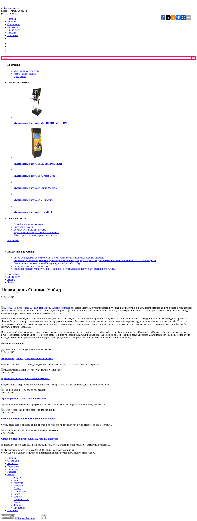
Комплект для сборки (25, 73)
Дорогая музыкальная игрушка (30, 229)
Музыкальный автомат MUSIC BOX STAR (38, 163)
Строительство (21, 499)
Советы (18, 494)
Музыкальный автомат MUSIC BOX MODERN (40, 123)
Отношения (20, 491)
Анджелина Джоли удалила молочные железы (27, 358)
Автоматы (12, 27)
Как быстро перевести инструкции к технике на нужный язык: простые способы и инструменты (65, 268)
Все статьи (13, 240)
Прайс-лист (13, 30)
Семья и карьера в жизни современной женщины (28, 418)
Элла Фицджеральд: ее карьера (30, 224)
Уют (16, 480)
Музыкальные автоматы (26, 71)
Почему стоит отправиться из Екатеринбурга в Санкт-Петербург (48, 263)
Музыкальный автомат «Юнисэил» (33, 200)
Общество (19, 485)
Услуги (17, 477)
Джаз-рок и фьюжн (24, 227)
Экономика (19, 507)
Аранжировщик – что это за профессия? (23, 398)
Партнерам (13, 274)
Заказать (11, 32)
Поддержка (13, 466)
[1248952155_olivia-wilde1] (34, 307)
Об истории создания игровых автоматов (35, 235)
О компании (13, 24)
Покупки (18, 502)
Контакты (12, 35)
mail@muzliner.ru (10, 8)
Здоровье (18, 505)
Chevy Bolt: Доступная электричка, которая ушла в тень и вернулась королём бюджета (59, 257)
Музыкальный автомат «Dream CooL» (35, 175)
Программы (20, 76)
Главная (11, 19)
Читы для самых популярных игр (31, 266)
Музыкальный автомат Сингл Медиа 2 (35, 188)
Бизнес (11, 282)
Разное (10, 474)
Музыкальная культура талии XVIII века (25, 378)
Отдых (17, 488)
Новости (11, 21)
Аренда (11, 279)
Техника (18, 496)
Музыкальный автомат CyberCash (33, 212)
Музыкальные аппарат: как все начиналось (36, 232)
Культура (18, 483)
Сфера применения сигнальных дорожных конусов (29, 438)
